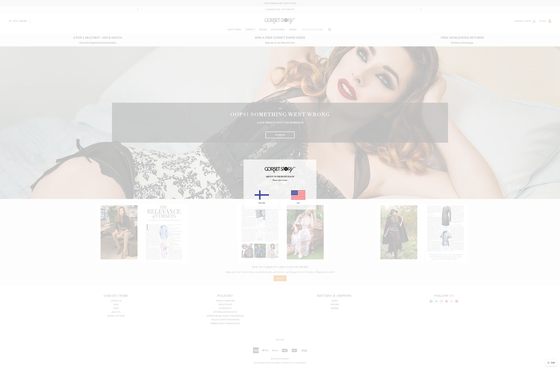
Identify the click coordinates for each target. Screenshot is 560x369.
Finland (261, 203)
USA (298, 203)
